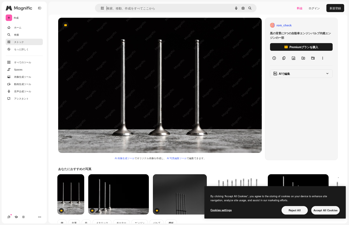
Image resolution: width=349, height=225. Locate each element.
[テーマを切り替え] (23, 217)
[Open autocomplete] (100, 8)
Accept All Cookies (325, 210)
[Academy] (16, 217)
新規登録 (335, 8)
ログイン (314, 8)
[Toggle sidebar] (39, 8)
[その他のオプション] (323, 58)
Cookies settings (221, 210)
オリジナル (86, 25)
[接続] (9, 217)
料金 (300, 8)
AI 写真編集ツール (177, 158)
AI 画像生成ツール (125, 158)
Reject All (295, 210)
